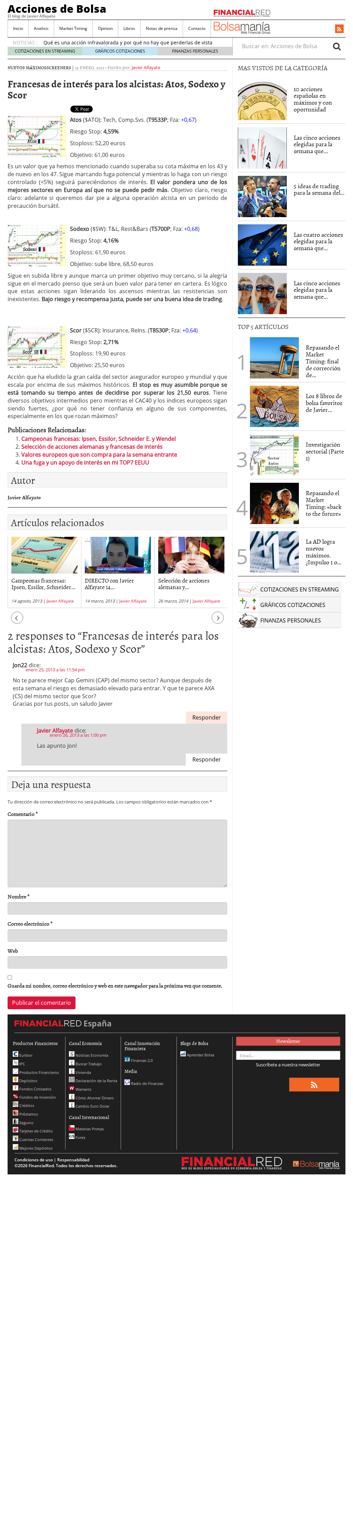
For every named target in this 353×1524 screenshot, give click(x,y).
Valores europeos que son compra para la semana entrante (99, 454)
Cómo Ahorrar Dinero (94, 1097)
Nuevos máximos (27, 67)
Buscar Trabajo (88, 1063)
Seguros (25, 1122)
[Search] (337, 46)
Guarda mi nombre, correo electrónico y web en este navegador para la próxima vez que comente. (115, 986)
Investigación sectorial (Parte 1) (325, 451)
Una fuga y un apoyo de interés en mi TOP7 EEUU (85, 462)
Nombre (19, 896)
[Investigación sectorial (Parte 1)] (274, 454)
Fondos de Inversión (37, 1097)
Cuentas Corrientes (35, 1139)
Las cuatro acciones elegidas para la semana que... (318, 241)
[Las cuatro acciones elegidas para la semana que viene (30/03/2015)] (262, 245)
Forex (79, 1137)
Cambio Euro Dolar (91, 1106)
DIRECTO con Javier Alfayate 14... (109, 583)
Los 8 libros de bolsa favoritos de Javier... (324, 402)
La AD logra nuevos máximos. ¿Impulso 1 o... (323, 551)
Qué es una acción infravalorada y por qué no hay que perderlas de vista (127, 42)
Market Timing (73, 28)
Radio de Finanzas (146, 1083)
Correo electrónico (30, 924)
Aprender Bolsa (200, 1054)
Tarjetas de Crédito (35, 1130)
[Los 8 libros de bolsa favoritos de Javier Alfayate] (274, 406)
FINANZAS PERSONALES (195, 51)
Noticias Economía (91, 1055)
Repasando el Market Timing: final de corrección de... (323, 361)
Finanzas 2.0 (141, 1060)
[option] (44, 572)
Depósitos (27, 1080)
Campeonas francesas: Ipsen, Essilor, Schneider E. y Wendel (98, 439)
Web (13, 951)
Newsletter (288, 1041)
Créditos (26, 1105)
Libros (129, 28)
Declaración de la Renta (95, 1080)
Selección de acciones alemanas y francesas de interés (92, 446)
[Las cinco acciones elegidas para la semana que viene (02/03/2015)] (262, 148)
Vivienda (82, 1072)
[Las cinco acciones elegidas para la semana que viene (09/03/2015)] (262, 293)
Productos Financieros (38, 1072)
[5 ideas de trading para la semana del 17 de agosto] (262, 196)
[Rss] (339, 29)
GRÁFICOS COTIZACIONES (120, 51)
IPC (21, 1063)
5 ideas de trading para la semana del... (319, 189)
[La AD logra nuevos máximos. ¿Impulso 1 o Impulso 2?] (274, 552)
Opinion (105, 28)
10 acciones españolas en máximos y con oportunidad (313, 99)
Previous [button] (17, 621)
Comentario (23, 814)
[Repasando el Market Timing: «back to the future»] (274, 503)
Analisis (41, 28)
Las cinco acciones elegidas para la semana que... (317, 144)
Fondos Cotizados (34, 1088)
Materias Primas (89, 1128)
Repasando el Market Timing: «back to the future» (324, 503)
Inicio (18, 28)
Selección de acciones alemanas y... (184, 583)
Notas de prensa (162, 28)
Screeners (59, 67)
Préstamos (28, 1114)
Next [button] (217, 621)
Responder (206, 717)
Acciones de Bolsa (57, 8)
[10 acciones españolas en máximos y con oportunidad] (262, 99)
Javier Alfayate (146, 67)
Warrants (82, 1089)
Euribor (25, 1055)
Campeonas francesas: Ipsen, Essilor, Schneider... (43, 583)
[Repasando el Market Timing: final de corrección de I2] (274, 358)
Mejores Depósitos (35, 1148)
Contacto (196, 28)
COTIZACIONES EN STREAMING (45, 51)
